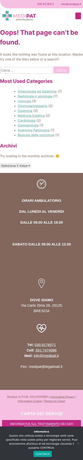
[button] (78, 16)
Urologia (24, 101)
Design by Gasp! (54, 401)
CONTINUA (42, 454)
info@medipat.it (46, 356)
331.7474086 (46, 350)
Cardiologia (26, 120)
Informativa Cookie (30, 401)
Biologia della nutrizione (36, 135)
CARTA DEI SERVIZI (42, 413)
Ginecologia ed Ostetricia (37, 91)
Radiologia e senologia (35, 96)
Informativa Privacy (62, 396)
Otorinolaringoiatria (32, 106)
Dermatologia (28, 125)
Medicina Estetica (31, 116)
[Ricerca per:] (26, 70)
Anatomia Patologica (34, 130)
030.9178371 (45, 345)
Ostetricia (25, 111)
